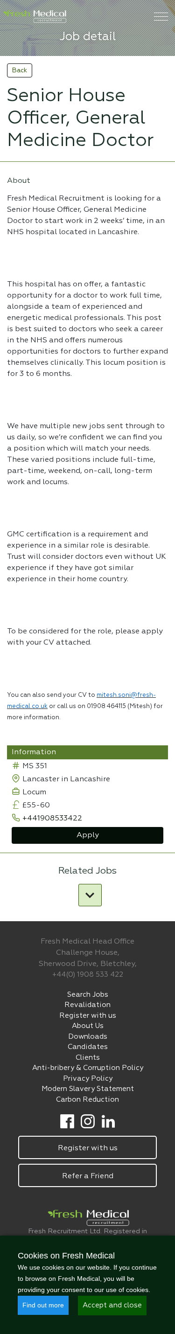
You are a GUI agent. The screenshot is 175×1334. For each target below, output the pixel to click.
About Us (88, 1025)
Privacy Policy (87, 1078)
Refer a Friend (87, 1176)
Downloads (87, 1036)
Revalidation (87, 1004)
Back (19, 70)
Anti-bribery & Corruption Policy (87, 1067)
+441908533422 (52, 818)
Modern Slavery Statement (88, 1088)
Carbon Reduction (87, 1099)
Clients (88, 1057)
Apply (88, 835)
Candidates (88, 1046)
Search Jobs (87, 994)
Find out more (43, 1305)
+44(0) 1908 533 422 (87, 974)
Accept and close (112, 1305)
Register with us (87, 1015)
